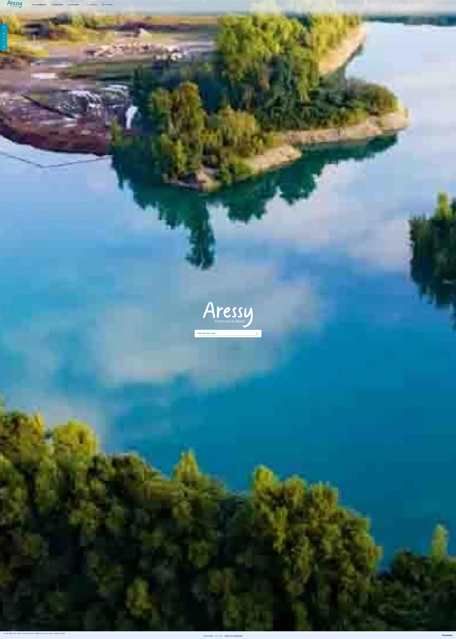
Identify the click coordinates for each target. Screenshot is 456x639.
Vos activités (57, 4)
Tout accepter (208, 636)
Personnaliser (447, 635)
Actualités (109, 4)
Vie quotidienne (39, 4)
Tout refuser (219, 636)
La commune (73, 4)
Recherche (93, 4)
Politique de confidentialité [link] (233, 636)
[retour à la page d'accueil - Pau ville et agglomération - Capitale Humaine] (14, 7)
